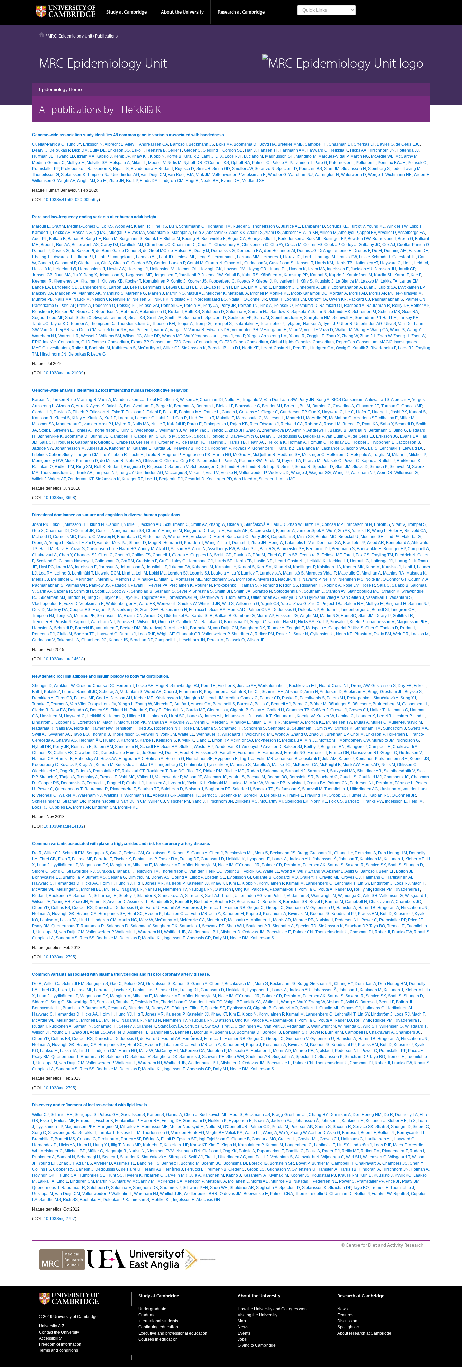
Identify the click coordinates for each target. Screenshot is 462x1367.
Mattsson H (75, 524)
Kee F (416, 275)
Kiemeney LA (66, 281)
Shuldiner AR (369, 770)
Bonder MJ (272, 406)
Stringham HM (317, 317)
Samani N (82, 895)
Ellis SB (290, 555)
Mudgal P (117, 232)
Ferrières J (271, 256)
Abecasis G (216, 232)
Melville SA (97, 162)
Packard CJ (359, 299)
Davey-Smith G (244, 436)
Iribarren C (173, 913)
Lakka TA (388, 281)
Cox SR (185, 436)
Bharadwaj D (154, 628)
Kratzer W (325, 716)
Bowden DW (359, 238)
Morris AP (377, 293)
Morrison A (246, 579)
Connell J (161, 555)
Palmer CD (270, 697)
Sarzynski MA (342, 770)
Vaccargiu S (176, 472)
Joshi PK (399, 412)
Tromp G (203, 323)
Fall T (37, 691)
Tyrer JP (330, 323)
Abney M (146, 548)
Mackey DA (42, 293)
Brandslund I (384, 238)
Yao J (228, 336)
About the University (182, 12)
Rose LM (332, 424)
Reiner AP (420, 305)
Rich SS (290, 585)
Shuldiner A (242, 634)
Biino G (400, 430)
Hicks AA (358, 150)
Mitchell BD (91, 889)
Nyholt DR (192, 162)
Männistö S (113, 293)
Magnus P (171, 454)
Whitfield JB (209, 603)
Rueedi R (351, 424)
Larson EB (118, 287)
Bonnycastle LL (262, 238)
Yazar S (77, 548)
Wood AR (123, 226)
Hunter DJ (358, 795)
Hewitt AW (116, 269)
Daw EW (58, 710)
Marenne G (135, 293)
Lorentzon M (88, 722)
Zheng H (401, 336)
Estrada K (138, 710)
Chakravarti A (44, 555)
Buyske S (413, 691)
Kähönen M (271, 275)
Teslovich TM (147, 871)
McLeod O (41, 536)
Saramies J (317, 770)
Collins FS (312, 244)
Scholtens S (255, 728)
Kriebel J (263, 281)
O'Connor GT (394, 579)
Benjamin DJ (171, 479)
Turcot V (357, 226)
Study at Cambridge (126, 12)
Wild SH (370, 895)
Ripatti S (121, 168)
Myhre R (123, 424)
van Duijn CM (153, 174)
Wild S (228, 603)
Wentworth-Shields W (176, 603)
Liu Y (325, 287)
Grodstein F (146, 561)
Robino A (129, 311)
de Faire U (130, 752)
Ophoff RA (240, 162)
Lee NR (384, 716)
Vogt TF (310, 329)
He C (349, 412)
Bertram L (205, 406)
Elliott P (101, 256)
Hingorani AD (131, 758)
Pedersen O (104, 305)
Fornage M (325, 256)
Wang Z (212, 542)
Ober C (371, 628)
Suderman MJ (52, 597)
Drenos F (361, 250)
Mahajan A (181, 232)
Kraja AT (86, 764)
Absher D (294, 691)
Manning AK (89, 293)
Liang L (203, 740)
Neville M (121, 299)
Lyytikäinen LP (411, 287)
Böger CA (237, 238)
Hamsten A (42, 628)
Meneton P (216, 920)
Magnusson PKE (412, 621)
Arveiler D (387, 232)
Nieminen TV (175, 889)
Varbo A (161, 329)
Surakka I (105, 871)
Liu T (209, 418)
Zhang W (350, 336)
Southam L (193, 317)
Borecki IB (217, 348)
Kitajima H (89, 281)
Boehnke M (99, 348)
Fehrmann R (190, 691)
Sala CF (46, 442)
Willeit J (39, 479)
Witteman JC (215, 777)
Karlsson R (42, 418)
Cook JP (331, 244)
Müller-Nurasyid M (405, 293)
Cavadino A (343, 406)
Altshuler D (230, 932)
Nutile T (158, 424)
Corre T (103, 530)
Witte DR (152, 336)
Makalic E (225, 418)
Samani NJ (258, 311)
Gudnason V (255, 263)
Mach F (109, 722)
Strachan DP (141, 640)
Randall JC (86, 691)
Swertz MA (418, 728)
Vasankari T (376, 597)
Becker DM (130, 628)
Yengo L (219, 430)
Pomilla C (307, 889)
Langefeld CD (65, 287)
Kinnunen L (284, 716)
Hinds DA (148, 180)
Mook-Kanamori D (81, 460)
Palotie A (279, 162)
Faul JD (166, 256)
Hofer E (363, 412)
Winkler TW (397, 226)
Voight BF (232, 871)
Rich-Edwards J (264, 424)
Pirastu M (311, 460)
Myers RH (267, 579)
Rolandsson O (153, 311)
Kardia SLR (202, 615)
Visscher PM (178, 801)
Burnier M (334, 901)
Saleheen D (213, 311)
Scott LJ (102, 591)
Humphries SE (199, 758)
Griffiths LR (403, 615)
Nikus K (161, 299)
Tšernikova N (211, 597)
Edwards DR (218, 329)
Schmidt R (250, 466)
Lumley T (249, 573)
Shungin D (42, 685)
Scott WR (120, 591)
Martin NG (359, 156)
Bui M (305, 406)
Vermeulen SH (245, 329)
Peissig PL (127, 305)
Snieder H (268, 479)
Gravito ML (329, 877)
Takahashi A (68, 640)
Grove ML (233, 263)
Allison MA (180, 548)
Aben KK (237, 232)
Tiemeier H (42, 621)
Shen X (171, 399)
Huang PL (277, 269)
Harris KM (324, 263)
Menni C (105, 579)
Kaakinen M (371, 859)
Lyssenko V (217, 764)
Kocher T (133, 281)
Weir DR (384, 472)
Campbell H (316, 144)
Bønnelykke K (50, 436)
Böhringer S (339, 704)
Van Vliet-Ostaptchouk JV (93, 704)
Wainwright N (323, 895)
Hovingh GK (210, 269)
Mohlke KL (279, 293)
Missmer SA (43, 424)
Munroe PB (42, 299)
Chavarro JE (367, 406)
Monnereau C (69, 424)
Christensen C (255, 244)
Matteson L (274, 418)
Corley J (348, 244)
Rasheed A (354, 305)
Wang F (361, 329)
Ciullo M (168, 436)
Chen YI (205, 244)
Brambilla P (73, 877)
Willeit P (190, 430)
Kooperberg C (222, 281)
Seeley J (127, 895)
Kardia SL (383, 275)
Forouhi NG (294, 752)
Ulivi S (390, 323)
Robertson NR (167, 728)
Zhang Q (299, 734)
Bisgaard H (396, 603)
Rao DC (176, 770)
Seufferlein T (303, 728)
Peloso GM (149, 305)
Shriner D (137, 542)
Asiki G (351, 871)
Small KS (136, 317)
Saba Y (386, 424)
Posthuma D (306, 305)
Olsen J (171, 460)
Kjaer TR (142, 226)
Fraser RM (168, 859)
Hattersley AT (366, 263)
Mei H (218, 536)
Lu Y (173, 226)
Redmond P (270, 585)
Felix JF (170, 412)
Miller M (407, 418)
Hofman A (297, 442)
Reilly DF (400, 305)
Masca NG (82, 232)
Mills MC (287, 479)
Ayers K (97, 406)
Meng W (275, 542)
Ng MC (100, 232)
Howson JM (234, 269)
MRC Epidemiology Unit (70, 36)
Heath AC (256, 442)
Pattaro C (86, 536)
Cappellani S (146, 436)
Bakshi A (114, 406)
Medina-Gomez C (48, 162)
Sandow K (279, 311)
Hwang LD (65, 156)
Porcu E (194, 424)
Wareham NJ (300, 174)
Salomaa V (236, 311)
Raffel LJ (386, 460)
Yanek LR (361, 530)
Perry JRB (259, 536)
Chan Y (65, 555)
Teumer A (79, 323)
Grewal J (338, 710)
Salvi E (61, 548)
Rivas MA (136, 232)
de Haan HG (193, 442)
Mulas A (361, 722)
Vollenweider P (225, 174)
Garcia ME (195, 710)
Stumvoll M (342, 317)
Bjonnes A (285, 530)
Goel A (102, 697)
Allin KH (310, 232)
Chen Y (152, 530)
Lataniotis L (295, 542)
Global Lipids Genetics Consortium (302, 342)
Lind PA (196, 418)
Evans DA (409, 436)
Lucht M (136, 454)
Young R (297, 336)
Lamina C (345, 716)
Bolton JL (404, 871)
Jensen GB (42, 275)
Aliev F (131, 144)
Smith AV (155, 317)
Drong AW (360, 685)
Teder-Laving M (406, 168)
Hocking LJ (137, 269)
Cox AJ (388, 244)
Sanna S (209, 728)
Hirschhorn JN (381, 150)
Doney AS (99, 710)
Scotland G (46, 561)
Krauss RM (368, 913)
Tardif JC (40, 323)
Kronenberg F (263, 448)
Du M (377, 250)
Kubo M (373, 567)
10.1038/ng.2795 (59, 957)
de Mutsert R (180, 250)
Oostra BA (316, 783)
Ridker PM (64, 311)
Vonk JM (168, 734)
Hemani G (172, 542)
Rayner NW (101, 728)
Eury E (155, 710)
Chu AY (276, 244)
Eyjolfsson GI (239, 877)
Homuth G (317, 442)
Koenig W (305, 716)
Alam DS (272, 232)
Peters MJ (336, 697)
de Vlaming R (83, 399)
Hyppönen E (382, 442)
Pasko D (290, 697)
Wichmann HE (398, 174)
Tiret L (227, 895)
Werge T (375, 174)
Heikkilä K (338, 150)
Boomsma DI (245, 144)
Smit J (287, 466)
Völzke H (229, 472)
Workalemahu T (272, 685)
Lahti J (207, 156)
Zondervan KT (80, 479)
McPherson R (267, 740)
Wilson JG (132, 336)
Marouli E (41, 226)
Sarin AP (44, 591)
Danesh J (41, 250)
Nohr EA (133, 460)
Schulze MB (389, 311)
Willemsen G (43, 180)
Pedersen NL (362, 783)
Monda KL (314, 722)
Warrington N (327, 174)
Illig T (244, 758)
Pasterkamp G (45, 305)
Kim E (234, 883)
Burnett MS (95, 877)
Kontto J (177, 281)
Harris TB (343, 263)
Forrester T (317, 752)
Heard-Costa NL (276, 348)
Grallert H (275, 710)
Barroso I (178, 144)
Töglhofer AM (153, 597)
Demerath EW (249, 250)
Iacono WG (356, 448)
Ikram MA (85, 156)
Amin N (299, 430)
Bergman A (184, 406)
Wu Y (188, 336)
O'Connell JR (404, 795)
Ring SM (84, 466)
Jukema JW (211, 275)
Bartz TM (311, 524)
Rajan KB (239, 424)
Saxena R (63, 591)
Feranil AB (170, 907)
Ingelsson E (338, 269)
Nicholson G (407, 740)
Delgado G (78, 710)
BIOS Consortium (347, 399)
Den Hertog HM (392, 853)
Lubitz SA (387, 287)
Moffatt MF (328, 740)
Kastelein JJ (197, 883)
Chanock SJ (85, 555)
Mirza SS (305, 536)
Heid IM (421, 263)
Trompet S (222, 323)
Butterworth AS (85, 244)
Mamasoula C (249, 418)
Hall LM (46, 548)
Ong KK (187, 460)
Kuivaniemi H (286, 281)
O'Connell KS (216, 162)
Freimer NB (234, 907)
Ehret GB (63, 697)
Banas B (75, 238)
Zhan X (333, 336)
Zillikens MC (246, 801)
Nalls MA (63, 299)
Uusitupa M (390, 789)
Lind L (265, 287)
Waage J (299, 472)
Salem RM (354, 603)
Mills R (274, 722)
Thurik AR (84, 472)
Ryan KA (370, 424)
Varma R (196, 329)
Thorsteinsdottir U (133, 323)
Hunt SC (348, 615)
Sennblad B (141, 591)
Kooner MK (353, 567)
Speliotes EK (240, 317)
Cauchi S (348, 777)
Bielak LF (152, 238)
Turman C (390, 406)
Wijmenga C (349, 895)
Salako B (400, 585)
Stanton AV (335, 591)
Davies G (385, 144)
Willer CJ (171, 348)
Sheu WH (235, 926)
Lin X (252, 287)
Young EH (61, 901)
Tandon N (76, 597)
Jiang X (90, 275)
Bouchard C (237, 536)
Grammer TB (297, 710)
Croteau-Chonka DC (95, 685)
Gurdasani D (212, 859)
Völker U (145, 777)
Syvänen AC (59, 734)
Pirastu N (62, 621)
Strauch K (379, 466)
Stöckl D (360, 466)
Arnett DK (153, 615)
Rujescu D (184, 168)
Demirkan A (42, 697)
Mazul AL (195, 293)
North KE (250, 348)
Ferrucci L (198, 609)
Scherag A (108, 691)
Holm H (107, 883)
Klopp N (157, 156)
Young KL (376, 226)
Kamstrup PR (296, 275)
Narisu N (153, 889)
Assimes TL (189, 795)
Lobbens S (65, 722)
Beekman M (355, 691)
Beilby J (311, 746)
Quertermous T (68, 789)
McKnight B (330, 764)
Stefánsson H (353, 168)
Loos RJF (233, 156)
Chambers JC (157, 244)
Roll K (99, 466)
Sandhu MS (66, 938)
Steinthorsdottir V (286, 317)
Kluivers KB (112, 281)
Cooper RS (80, 609)
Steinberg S (379, 168)
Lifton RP (220, 740)
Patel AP (67, 305)
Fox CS (362, 555)
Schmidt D (404, 424)
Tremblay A (87, 777)
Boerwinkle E (213, 238)
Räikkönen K (99, 168)
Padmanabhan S (387, 299)
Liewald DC (413, 448)
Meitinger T (85, 579)
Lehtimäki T (153, 287)
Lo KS (107, 226)
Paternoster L (341, 162)
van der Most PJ (98, 424)
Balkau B (57, 238)
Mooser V (156, 162)
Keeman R (42, 281)
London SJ (178, 573)
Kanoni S (318, 275)
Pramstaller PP (45, 168)
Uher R (345, 323)
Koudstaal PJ (343, 913)
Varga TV (178, 329)
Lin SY (363, 883)
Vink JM (203, 174)
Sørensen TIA (109, 615)
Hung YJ (124, 883)
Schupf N (270, 466)
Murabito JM (383, 740)
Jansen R (60, 399)
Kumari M (104, 764)
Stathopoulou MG (363, 591)
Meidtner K (216, 293)
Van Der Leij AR (54, 329)
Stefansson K (73, 174)
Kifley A (78, 418)
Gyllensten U (322, 634)
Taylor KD (59, 323)
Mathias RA (393, 573)
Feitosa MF (185, 256)
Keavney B (183, 448)
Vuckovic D (278, 472)
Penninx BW (250, 460)
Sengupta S (97, 853)
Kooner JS (197, 281)
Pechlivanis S (312, 697)
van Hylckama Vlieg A (319, 597)
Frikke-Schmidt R (374, 256)
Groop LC (338, 795)
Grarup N (213, 263)
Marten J (156, 293)
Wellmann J (170, 430)
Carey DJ (109, 244)
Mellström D (337, 454)
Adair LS (255, 232)
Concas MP (411, 406)
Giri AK (344, 530)
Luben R (119, 454)
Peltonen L (366, 162)
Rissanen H (311, 585)
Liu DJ (234, 348)
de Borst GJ (106, 250)
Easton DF (418, 250)
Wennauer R (208, 734)
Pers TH (300, 348)
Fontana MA (190, 412)
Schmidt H (230, 466)
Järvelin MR (262, 758)
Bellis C (262, 704)
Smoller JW (242, 168)
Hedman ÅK (90, 740)
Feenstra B (156, 150)
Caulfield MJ (131, 244)
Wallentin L (125, 932)
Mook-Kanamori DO (309, 293)
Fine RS (159, 226)
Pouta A (325, 889)
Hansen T (304, 263)
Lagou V (125, 418)
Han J (250, 150)
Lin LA (240, 287)
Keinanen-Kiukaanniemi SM (382, 758)
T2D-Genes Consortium (195, 342)
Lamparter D (313, 226)
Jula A (215, 913)
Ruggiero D (134, 466)
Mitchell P (258, 293)
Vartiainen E (107, 628)
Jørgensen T (165, 275)
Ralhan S (249, 585)
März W (256, 783)
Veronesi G (46, 795)
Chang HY (343, 853)
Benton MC (326, 536)
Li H (189, 287)
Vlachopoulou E (47, 603)
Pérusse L (126, 621)
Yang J (198, 801)
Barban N (41, 399)
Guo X (199, 232)
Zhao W (384, 336)
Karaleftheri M (359, 275)
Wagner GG (320, 472)
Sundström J (394, 728)
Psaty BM (382, 634)
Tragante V (252, 399)
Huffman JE (42, 156)
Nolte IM (232, 399)
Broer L (47, 244)
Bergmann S (130, 238)
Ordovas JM (253, 932)
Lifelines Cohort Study (52, 454)
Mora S (261, 853)
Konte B (174, 156)
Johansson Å (132, 567)
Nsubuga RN (201, 889)
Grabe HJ (125, 442)
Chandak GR (188, 634)
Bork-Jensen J (291, 238)
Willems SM (110, 336)
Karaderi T (41, 232)
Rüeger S (241, 226)
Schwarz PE (213, 926)
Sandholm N (126, 746)
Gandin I (45, 263)
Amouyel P (347, 232)
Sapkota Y (300, 311)
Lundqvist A (270, 573)
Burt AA (63, 244)
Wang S (397, 329)
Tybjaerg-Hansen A (303, 323)
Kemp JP (122, 156)
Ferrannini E (223, 256)
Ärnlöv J (181, 704)
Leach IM (214, 697)
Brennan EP (337, 734)
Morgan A (338, 293)
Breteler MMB (290, 144)
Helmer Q (116, 716)
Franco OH (339, 752)
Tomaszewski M (182, 597)
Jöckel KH (196, 783)
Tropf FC (154, 399)
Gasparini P (65, 263)
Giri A (106, 263)
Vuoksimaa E (253, 174)
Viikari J (196, 472)
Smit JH (203, 168)
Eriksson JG (119, 150)
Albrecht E (114, 144)
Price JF (415, 920)
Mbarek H (295, 418)
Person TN (248, 305)
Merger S (219, 722)
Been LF (386, 871)
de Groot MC (154, 250)
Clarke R (40, 710)
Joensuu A (108, 567)
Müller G (378, 722)
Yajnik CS (270, 603)
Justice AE (290, 226)
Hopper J (360, 442)
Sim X (85, 317)
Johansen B (286, 758)
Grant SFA (149, 609)
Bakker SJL (247, 548)
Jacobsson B (408, 442)
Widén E (421, 174)
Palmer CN (415, 299)
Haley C (177, 561)
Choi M (357, 734)
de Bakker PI (82, 250)
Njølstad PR (181, 299)
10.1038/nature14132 (64, 826)
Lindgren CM (171, 180)
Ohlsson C (152, 460)
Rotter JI (79, 348)
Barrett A (245, 704)
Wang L (379, 530)
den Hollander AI (279, 250)
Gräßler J (319, 710)
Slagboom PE (217, 789)
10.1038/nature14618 (64, 659)
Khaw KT (140, 156)
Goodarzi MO (285, 877)
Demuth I (240, 542)
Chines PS (42, 752)
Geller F (175, 150)
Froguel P (64, 442)
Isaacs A (194, 716)
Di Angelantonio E (334, 250)
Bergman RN (333, 746)
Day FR (405, 685)
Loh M (141, 573)
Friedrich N (405, 555)
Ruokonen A (60, 895)
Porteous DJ (43, 634)
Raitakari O (42, 466)
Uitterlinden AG (125, 174)
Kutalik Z (191, 156)
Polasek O (417, 162)
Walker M (343, 329)
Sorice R (302, 466)
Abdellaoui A (154, 536)
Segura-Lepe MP (47, 317)
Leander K (365, 716)
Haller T (377, 710)
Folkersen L (397, 734)
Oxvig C (343, 348)
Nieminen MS (350, 579)
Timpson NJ (98, 174)
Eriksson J (134, 412)
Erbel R (186, 752)
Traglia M (381, 454)
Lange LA (41, 287)
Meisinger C (313, 454)
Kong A (322, 399)
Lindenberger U (355, 609)
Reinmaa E (81, 746)
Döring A (179, 877)
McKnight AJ (241, 740)
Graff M (58, 226)
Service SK (376, 865)
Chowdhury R (227, 244)
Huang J (402, 561)
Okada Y (234, 524)
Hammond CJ (200, 561)
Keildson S (166, 740)
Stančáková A (256, 524)
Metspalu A (119, 162)
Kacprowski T (262, 530)
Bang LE (93, 238)
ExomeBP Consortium (151, 342)
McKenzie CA (305, 764)
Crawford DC (87, 752)
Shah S (71, 317)
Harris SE (223, 561)
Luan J (370, 287)
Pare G (320, 162)
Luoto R (153, 454)
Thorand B (100, 734)
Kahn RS (250, 275)
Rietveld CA (292, 424)
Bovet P (316, 901)
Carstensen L (99, 548)
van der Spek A (310, 530)
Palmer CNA (258, 609)
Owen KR (338, 299)
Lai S (372, 448)
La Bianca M (347, 281)
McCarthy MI (406, 156)
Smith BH (223, 591)
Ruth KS (192, 311)
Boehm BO (277, 777)
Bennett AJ (281, 704)
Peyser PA (291, 460)
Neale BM (210, 180)
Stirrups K (343, 728)
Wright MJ (86, 180)
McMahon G (340, 418)
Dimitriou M (138, 877)
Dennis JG (306, 250)
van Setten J (140, 329)
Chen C (105, 555)
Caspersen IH (415, 704)
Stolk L (45, 430)
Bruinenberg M (386, 704)
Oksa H (275, 299)
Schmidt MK (339, 311)
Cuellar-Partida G (48, 144)
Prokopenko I (73, 168)
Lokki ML (157, 573)
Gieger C (192, 150)
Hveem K (297, 269)
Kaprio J (104, 156)
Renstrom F (42, 311)
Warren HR (68, 336)
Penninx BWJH (392, 162)
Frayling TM (382, 555)
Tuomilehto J (272, 323)
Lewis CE (175, 287)
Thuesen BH (163, 323)
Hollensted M (162, 269)
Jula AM (329, 758)
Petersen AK (314, 865)
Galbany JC (369, 244)
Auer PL (39, 238)
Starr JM (331, 168)
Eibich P (80, 412)
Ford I (308, 256)
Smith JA (173, 317)
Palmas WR (76, 585)
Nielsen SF (142, 299)
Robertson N (107, 311)
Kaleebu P (175, 883)
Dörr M (259, 555)
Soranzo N (264, 168)
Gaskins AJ (249, 412)
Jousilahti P (189, 275)
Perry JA (210, 305)
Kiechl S (62, 418)
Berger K (164, 406)
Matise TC (281, 764)
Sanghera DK (252, 628)
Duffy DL (98, 150)
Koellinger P (304, 567)
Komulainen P (155, 281)
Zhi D (90, 542)
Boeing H (190, 238)
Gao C (116, 853)
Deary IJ (39, 150)
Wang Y (413, 329)
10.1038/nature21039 (64, 373)
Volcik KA (252, 871)
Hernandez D (67, 883)
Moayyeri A (293, 722)
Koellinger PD (219, 479)
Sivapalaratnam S (109, 317)
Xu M (102, 180)
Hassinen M (51, 716)
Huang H (380, 412)
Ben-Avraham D (139, 406)
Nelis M (174, 162)
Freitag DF (189, 859)
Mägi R (192, 180)
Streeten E (63, 430)
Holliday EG (339, 442)
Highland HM (218, 226)
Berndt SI (380, 609)
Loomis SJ (199, 573)
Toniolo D (219, 436)
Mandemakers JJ (128, 399)
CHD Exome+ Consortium (105, 342)
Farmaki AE (146, 256)
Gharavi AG (66, 740)
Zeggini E (315, 336)
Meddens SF (364, 418)
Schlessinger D (204, 466)
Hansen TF (268, 150)
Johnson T (348, 859)
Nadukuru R (289, 579)
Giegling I (211, 150)
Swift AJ (39, 734)
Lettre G (98, 354)
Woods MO (172, 336)
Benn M (110, 238)
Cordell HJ (42, 412)
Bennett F (183, 901)
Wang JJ (341, 472)
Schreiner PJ (364, 311)
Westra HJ (203, 746)
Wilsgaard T (232, 734)
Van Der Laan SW (280, 399)
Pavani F (138, 585)
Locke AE (61, 232)
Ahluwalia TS (377, 399)
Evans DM (230, 180)
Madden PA (65, 293)
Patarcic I (120, 585)
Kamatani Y (225, 567)
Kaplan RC (379, 795)
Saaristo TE (148, 789)
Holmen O (157, 716)
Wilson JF (189, 399)
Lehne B (62, 573)
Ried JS (144, 728)
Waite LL (186, 734)
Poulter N (203, 585)
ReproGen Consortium (356, 342)
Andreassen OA (153, 144)
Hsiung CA (86, 913)
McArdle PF (316, 418)
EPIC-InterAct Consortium (55, 342)
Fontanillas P (144, 859)
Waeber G (277, 174)
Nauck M (81, 299)
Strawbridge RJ (184, 685)
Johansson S (111, 275)
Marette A (261, 764)
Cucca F (201, 436)
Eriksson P (375, 734)
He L (407, 263)
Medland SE (253, 180)
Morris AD (358, 293)
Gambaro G (244, 615)
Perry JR (228, 305)
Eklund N (95, 524)
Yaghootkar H (208, 336)
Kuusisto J (324, 281)
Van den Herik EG (205, 871)
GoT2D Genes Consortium (243, 342)
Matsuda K (416, 573)
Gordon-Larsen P (169, 263)
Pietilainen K (181, 585)
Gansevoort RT (364, 752)
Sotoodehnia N (288, 591)
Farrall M (228, 752)
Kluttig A (94, 418)
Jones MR (154, 883)
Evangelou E (122, 256)
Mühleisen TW (339, 722)
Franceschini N (358, 524)
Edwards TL (62, 256)
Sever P (183, 591)
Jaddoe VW (42, 448)
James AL (213, 716)
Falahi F (153, 412)
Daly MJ (220, 938)
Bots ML (313, 238)
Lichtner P (402, 716)
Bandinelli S (224, 704)
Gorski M (195, 263)
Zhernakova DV (276, 430)
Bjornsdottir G (247, 406)
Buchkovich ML (303, 685)
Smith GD (221, 168)
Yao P (240, 336)
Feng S (203, 256)
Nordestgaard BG (210, 299)
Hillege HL (136, 716)
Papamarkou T (283, 889)
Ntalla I (235, 299)
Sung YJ (408, 697)
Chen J (170, 691)
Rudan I (165, 168)
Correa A (180, 555)
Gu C (163, 561)
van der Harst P (282, 621)
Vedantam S (158, 232)
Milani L (139, 162)
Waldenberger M (121, 603)
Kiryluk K (186, 740)
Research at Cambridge (241, 12)
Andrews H (317, 430)
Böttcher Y (361, 704)
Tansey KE (408, 317)
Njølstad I (296, 783)
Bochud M (256, 777)
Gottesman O (107, 561)
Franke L (211, 412)
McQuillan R (264, 454)
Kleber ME (143, 697)
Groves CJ (358, 710)
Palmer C (260, 162)
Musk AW (351, 764)
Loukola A (220, 573)
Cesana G (117, 877)
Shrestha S (202, 591)
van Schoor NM (112, 329)
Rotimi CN (133, 615)
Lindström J (283, 287)
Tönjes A (185, 323)
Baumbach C (129, 536)
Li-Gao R (212, 287)
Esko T (138, 150)
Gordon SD (232, 150)
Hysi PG (46, 567)
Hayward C (317, 150)
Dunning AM (395, 250)
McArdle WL (382, 156)
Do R (37, 853)
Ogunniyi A (418, 579)
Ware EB (147, 603)
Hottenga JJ (408, 150)
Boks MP (224, 144)
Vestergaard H (273, 329)
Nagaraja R (42, 728)
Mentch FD (125, 579)
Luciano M (253, 156)
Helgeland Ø (64, 269)
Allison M (328, 232)
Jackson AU (361, 269)
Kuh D (386, 913)
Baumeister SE (290, 548)
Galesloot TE (404, 256)
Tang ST (94, 597)
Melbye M (76, 162)
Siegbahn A (283, 926)
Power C (351, 460)
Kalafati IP (176, 424)
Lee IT (135, 287)
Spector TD (286, 168)
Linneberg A (307, 287)
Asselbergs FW (411, 232)
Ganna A (199, 853)
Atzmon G (65, 406)
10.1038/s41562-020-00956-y (71, 199)
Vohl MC (127, 777)
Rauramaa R (378, 305)
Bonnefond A (398, 542)
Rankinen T (156, 770)
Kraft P (132, 180)
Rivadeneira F (143, 168)
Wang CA (379, 329)
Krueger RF (132, 479)
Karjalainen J (216, 691)
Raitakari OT (330, 305)
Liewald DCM (107, 573)
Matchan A (371, 573)
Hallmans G (397, 710)
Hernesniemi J (91, 269)
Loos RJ (405, 348)
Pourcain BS (310, 168)
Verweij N (106, 536)
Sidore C (40, 871)
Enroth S (382, 524)
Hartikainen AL (399, 877)
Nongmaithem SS (128, 530)
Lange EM (408, 281)
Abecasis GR (165, 795)
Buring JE (99, 436)
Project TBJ (331, 603)
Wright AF (66, 180)
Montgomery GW (47, 460)
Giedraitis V (88, 263)
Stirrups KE (337, 226)
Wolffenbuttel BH (203, 932)
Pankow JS (99, 585)
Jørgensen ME (138, 275)
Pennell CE (171, 305)
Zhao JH (116, 180)
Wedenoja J (146, 430)
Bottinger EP (334, 238)
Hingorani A (388, 907)
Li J (198, 287)
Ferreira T (125, 685)
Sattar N (318, 311)
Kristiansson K (168, 697)
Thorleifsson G (45, 174)
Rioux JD (84, 311)
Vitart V (295, 329)
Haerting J (216, 442)
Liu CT (254, 691)
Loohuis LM (295, 299)
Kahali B (232, 275)
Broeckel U (348, 536)
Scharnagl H (230, 728)
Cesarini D (194, 479)
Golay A (257, 710)
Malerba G (411, 536)
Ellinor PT (84, 256)
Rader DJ (343, 889)
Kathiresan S (124, 348)
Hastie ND (263, 561)
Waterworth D (353, 174)
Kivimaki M (217, 783)
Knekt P (356, 621)
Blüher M (171, 238)
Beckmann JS (201, 144)
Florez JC (292, 256)
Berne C (300, 704)
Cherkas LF (364, 144)
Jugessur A (97, 448)
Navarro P (311, 579)
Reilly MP (362, 889)
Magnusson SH (279, 156)
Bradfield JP (354, 542)
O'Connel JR (255, 299)
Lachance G (332, 448)
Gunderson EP (293, 412)
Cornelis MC (64, 536)
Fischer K (226, 685)
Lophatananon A (346, 287)
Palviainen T (301, 162)
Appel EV (367, 232)
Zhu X (313, 603)
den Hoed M (245, 479)
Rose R (368, 585)
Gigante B (239, 710)
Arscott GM (201, 704)
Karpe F (401, 275)
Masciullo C (349, 573)
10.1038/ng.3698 (59, 497)
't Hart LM (388, 317)
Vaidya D (289, 597)
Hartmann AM (292, 150)
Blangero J (357, 746)
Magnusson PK (196, 454)
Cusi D (38, 609)
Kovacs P (245, 281)
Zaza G (299, 603)
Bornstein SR (301, 777)
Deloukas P (59, 150)
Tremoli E (108, 777)
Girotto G (121, 263)
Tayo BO (131, 597)
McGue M (242, 454)
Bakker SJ (292, 746)
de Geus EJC (408, 144)
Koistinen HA (329, 567)
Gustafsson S (281, 263)
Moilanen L (260, 920)
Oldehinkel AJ (176, 615)
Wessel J (89, 336)
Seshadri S (164, 591)
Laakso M (369, 281)
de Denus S (130, 250)
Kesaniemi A (274, 913)
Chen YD (40, 907)
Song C (57, 871)
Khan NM (282, 567)
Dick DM (80, 150)
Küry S (306, 281)
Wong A (282, 734)
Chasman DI (340, 144)
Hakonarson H (173, 609)
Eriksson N (93, 144)
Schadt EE (149, 746)
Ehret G (274, 555)
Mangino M (306, 156)
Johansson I (235, 716)
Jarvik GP (406, 269)
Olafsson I (224, 889)
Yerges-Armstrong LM (267, 336)
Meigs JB (40, 579)
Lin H (227, 287)
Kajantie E (141, 448)
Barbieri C (321, 406)
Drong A (39, 542)
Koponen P (221, 448)
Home (42, 35)
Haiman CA (42, 758)
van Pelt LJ (274, 895)
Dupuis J (127, 634)
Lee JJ (151, 479)
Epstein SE (215, 877)
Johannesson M (70, 448)
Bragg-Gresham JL (385, 691)
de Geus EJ (363, 436)
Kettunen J (393, 859)
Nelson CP (101, 299)
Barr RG (267, 548)
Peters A (83, 770)
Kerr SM (264, 567)
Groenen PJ (169, 442)
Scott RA (410, 311)
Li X (219, 156)
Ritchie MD (234, 770)
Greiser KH (146, 442)
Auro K (82, 406)
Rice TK (193, 770)
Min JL (310, 740)
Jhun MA (62, 275)
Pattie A (84, 305)
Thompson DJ (102, 323)
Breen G (405, 238)
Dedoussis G (223, 250)
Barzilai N (357, 430)
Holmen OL (186, 269)
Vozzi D (326, 329)
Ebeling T (40, 256)
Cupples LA (201, 555)
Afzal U (162, 548)
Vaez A (104, 399)
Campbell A (418, 548)
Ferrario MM (248, 256)
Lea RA (45, 573)
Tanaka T (40, 704)
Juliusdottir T (259, 716)
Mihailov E (388, 418)
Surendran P (366, 317)
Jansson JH (385, 269)
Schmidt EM (273, 691)
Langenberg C (93, 287)
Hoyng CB (256, 269)
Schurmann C (191, 226)
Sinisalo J (339, 621)
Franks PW (347, 256)
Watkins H (113, 795)
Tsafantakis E (246, 323)
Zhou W (418, 336)
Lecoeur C (144, 418)
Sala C (383, 585)
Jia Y (77, 275)
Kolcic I (202, 448)
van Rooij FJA (181, 174)
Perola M (192, 305)
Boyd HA (267, 144)
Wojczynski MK (259, 734)
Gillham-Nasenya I (76, 561)
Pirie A (266, 305)
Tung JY (73, 144)
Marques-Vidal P (333, 156)
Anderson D (331, 691)
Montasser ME (188, 579)
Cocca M (293, 244)
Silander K (146, 895)
